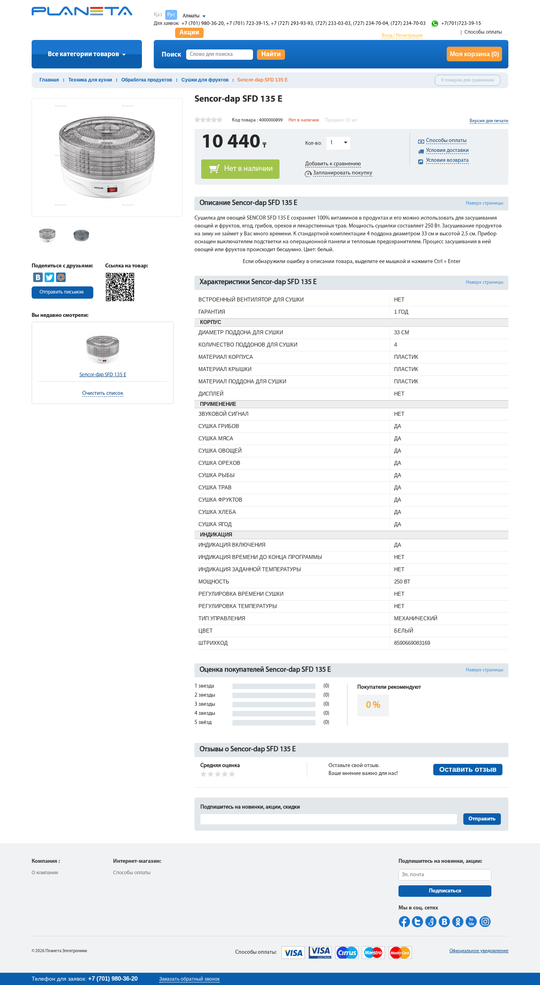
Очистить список (102, 393)
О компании (45, 872)
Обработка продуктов (146, 80)
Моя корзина (474, 54)
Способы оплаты (483, 32)
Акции (189, 32)
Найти (271, 54)
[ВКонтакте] (38, 277)
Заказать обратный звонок (189, 979)
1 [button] (331, 143)
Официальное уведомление (478, 951)
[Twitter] (49, 277)
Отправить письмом (61, 292)
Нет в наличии (248, 169)
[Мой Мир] (61, 277)
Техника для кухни (90, 80)
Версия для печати (489, 121)
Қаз (158, 15)
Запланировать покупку (342, 173)
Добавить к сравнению (333, 164)
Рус (171, 15)
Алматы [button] (191, 16)
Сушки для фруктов (204, 80)
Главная (49, 80)
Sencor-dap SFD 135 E (102, 374)
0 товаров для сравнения (467, 80)
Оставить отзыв (468, 769)
